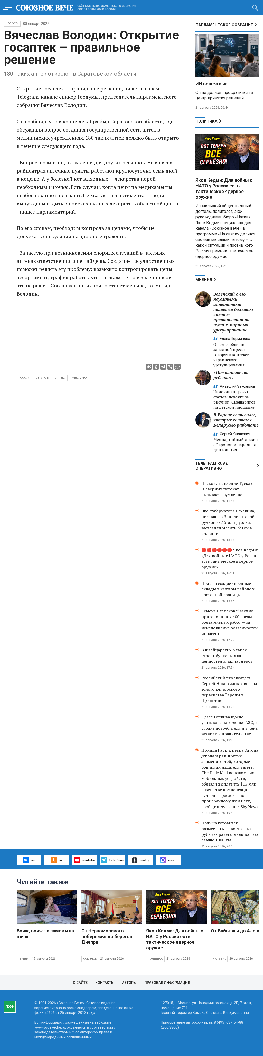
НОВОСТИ (12, 23)
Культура (219, 958)
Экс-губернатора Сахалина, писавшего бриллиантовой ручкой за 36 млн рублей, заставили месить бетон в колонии (228, 522)
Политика (206, 121)
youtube (88, 860)
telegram (116, 860)
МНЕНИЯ (203, 279)
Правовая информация (167, 983)
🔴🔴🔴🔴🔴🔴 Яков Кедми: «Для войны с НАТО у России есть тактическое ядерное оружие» (230, 558)
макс (172, 860)
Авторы (129, 983)
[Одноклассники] (156, 367)
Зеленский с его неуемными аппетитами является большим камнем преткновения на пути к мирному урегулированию (233, 312)
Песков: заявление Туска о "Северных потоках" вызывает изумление (227, 488)
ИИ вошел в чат (212, 83)
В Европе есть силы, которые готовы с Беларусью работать (235, 420)
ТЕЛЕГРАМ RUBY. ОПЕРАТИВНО (211, 466)
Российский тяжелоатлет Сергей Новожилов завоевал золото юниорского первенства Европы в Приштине (229, 689)
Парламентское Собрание (224, 25)
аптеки (60, 377)
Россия (24, 377)
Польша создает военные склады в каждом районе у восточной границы (227, 588)
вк (33, 860)
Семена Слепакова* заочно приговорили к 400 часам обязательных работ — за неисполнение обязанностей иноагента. (229, 622)
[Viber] (170, 367)
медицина (79, 377)
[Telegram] (163, 367)
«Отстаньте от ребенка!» (230, 374)
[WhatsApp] (177, 367)
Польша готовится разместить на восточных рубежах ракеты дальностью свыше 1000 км (229, 831)
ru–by (144, 860)
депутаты (42, 377)
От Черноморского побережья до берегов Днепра (106, 936)
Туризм (23, 958)
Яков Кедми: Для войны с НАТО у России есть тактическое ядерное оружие (223, 188)
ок (61, 860)
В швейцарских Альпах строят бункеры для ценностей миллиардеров (227, 655)
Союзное (90, 958)
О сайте (80, 983)
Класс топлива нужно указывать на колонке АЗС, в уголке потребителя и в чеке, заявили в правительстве (229, 725)
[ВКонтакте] (149, 367)
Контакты (104, 983)
